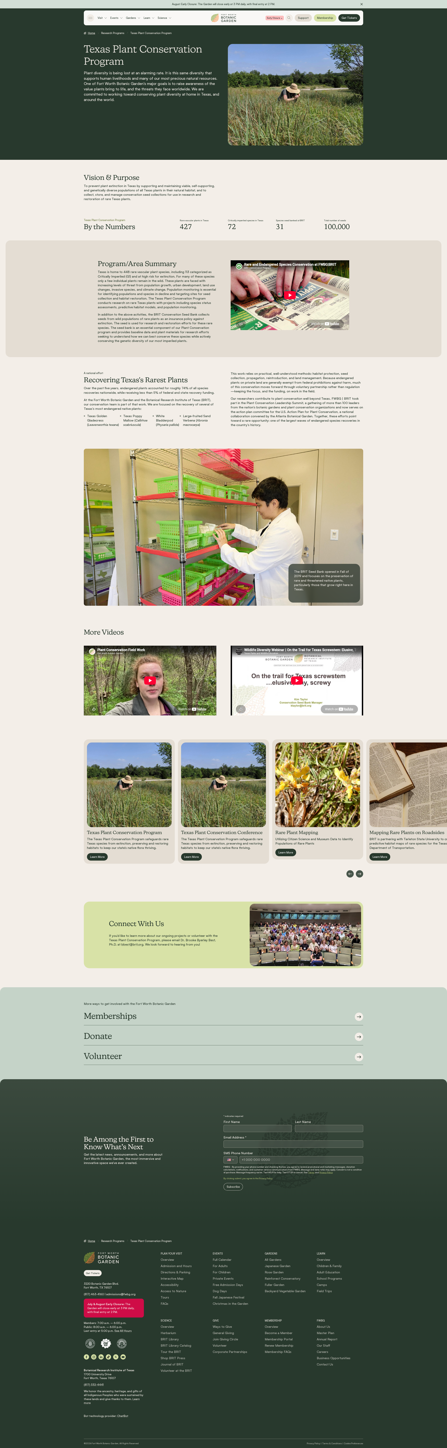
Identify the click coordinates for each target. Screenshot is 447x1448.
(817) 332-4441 (94, 1384)
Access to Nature (173, 1291)
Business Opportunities (333, 1358)
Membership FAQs (278, 1352)
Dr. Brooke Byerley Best (198, 940)
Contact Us (325, 1364)
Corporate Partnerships (230, 1352)
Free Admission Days (228, 1285)
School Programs (329, 1278)
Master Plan (325, 1333)
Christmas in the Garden (230, 1303)
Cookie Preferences (353, 1443)
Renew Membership (279, 1345)
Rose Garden (274, 1272)
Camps (322, 1285)
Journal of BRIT (172, 1364)
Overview (167, 1260)
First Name (232, 1122)
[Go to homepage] (223, 18)
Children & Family (329, 1266)
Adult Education (328, 1272)
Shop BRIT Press (173, 1358)
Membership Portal (279, 1339)
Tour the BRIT (171, 1352)
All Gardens (273, 1260)
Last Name (303, 1122)
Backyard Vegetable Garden (285, 1291)
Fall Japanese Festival (228, 1297)
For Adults (220, 1266)
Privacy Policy (326, 1172)
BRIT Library (170, 1339)
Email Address (235, 1137)
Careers (322, 1352)
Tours (165, 1297)
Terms (311, 1172)
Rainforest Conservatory (283, 1278)
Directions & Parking (175, 1272)
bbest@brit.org (132, 944)
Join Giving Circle (225, 1339)
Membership (325, 18)
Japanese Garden (277, 1266)
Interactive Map (172, 1278)
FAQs (164, 1303)
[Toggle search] (289, 17)
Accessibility (170, 1285)
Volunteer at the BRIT (176, 1370)
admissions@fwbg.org (120, 1294)
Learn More (97, 857)
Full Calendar (222, 1260)
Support (303, 18)
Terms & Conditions (332, 1443)
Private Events (223, 1278)
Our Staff (323, 1345)
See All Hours (123, 1331)
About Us (323, 1326)
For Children (221, 1272)
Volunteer (220, 1345)
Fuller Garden (274, 1285)
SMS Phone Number (238, 1153)
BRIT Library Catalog (176, 1345)
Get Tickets (349, 18)
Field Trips (324, 1291)
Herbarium (168, 1333)
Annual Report (327, 1339)
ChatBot (122, 1416)
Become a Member (278, 1333)
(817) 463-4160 (94, 1294)
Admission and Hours (176, 1266)
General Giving (223, 1333)
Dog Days (220, 1291)
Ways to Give (222, 1326)
